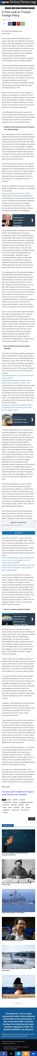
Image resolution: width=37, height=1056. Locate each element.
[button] (18, 522)
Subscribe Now (18, 533)
